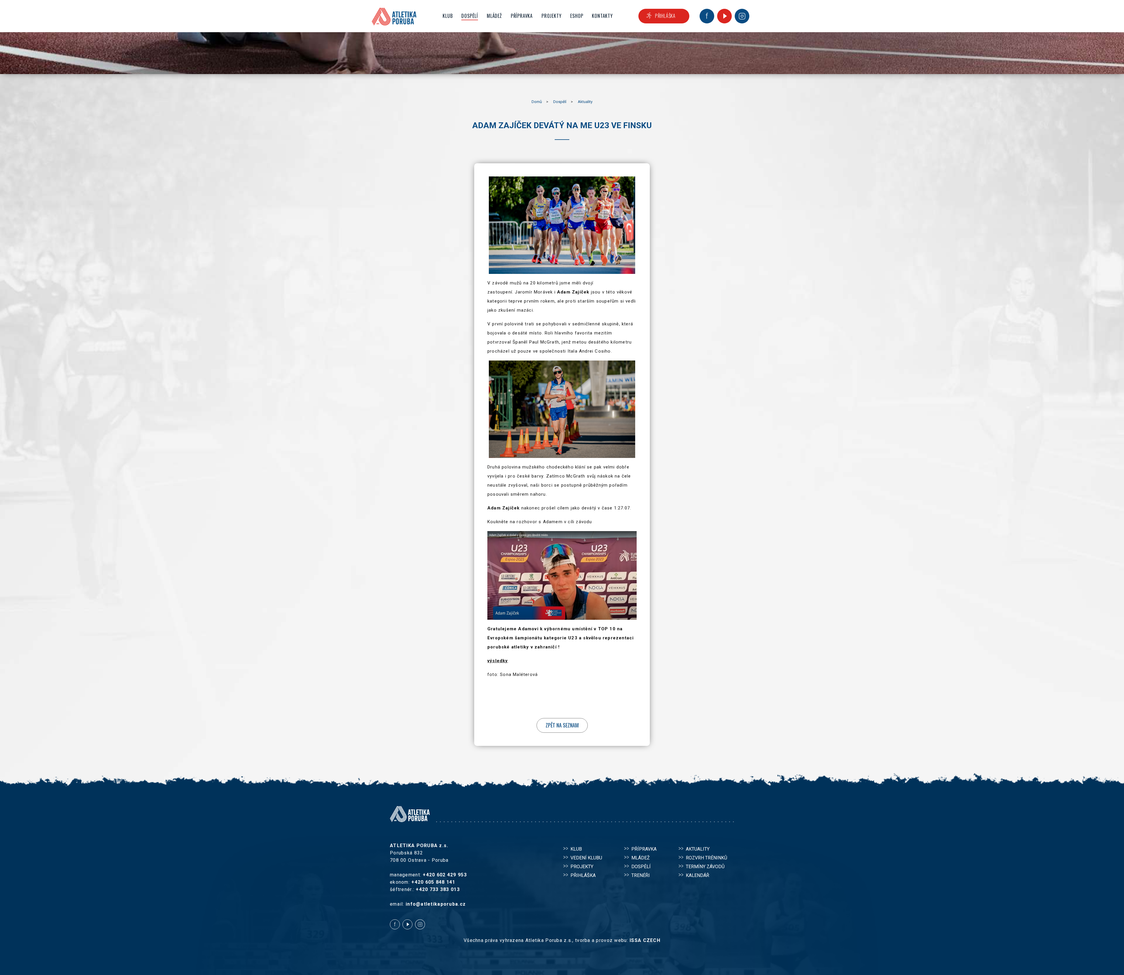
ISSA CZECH (645, 940)
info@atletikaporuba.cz (436, 904)
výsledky (497, 660)
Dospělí (559, 101)
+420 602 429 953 (445, 875)
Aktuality (585, 101)
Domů (537, 101)
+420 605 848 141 (433, 882)
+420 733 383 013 (438, 889)
